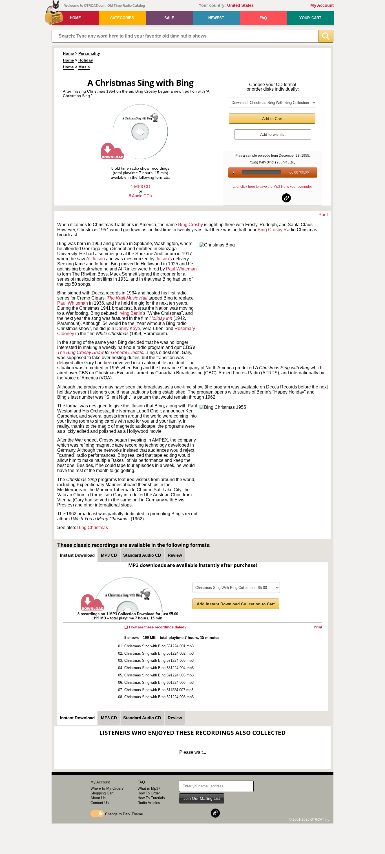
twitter (273, 197)
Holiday (85, 60)
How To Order (149, 793)
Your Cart (310, 18)
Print (323, 214)
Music (84, 67)
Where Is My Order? (106, 788)
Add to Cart (272, 118)
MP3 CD (109, 555)
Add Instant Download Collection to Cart (236, 604)
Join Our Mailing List (201, 798)
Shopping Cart (102, 793)
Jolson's (164, 258)
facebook (259, 197)
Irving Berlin (130, 313)
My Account (322, 5)
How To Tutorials (151, 798)
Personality (89, 53)
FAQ (263, 18)
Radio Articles (149, 803)
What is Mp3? (149, 788)
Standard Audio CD (142, 555)
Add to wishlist (273, 134)
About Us (98, 798)
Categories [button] (122, 18)
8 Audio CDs (140, 195)
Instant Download (77, 555)
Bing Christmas (92, 527)
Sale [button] (169, 18)
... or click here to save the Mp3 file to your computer (272, 187)
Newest (216, 18)
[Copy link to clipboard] (286, 197)
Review (175, 555)
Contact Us (99, 803)
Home (75, 18)
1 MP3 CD (140, 186)
